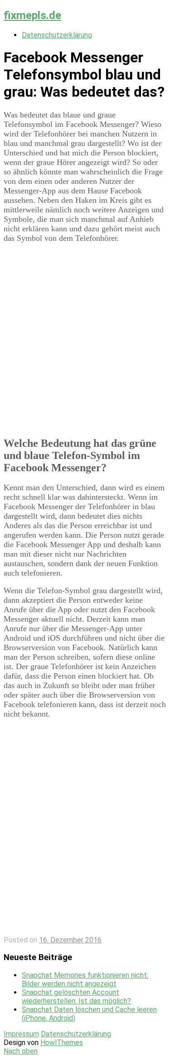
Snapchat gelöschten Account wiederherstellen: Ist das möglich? (76, 996)
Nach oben (21, 1051)
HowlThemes (61, 1042)
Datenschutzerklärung (57, 35)
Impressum (21, 1034)
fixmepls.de (32, 15)
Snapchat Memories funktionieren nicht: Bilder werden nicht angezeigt (85, 979)
